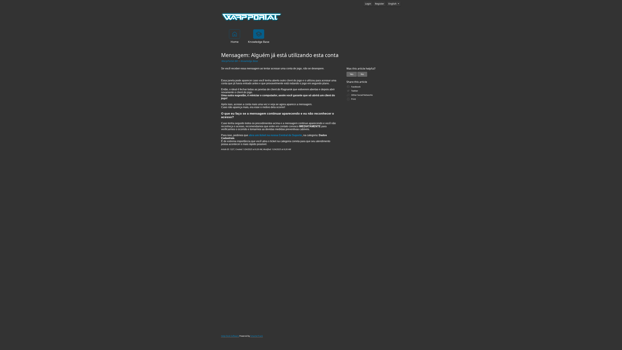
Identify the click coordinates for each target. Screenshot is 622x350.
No (362, 74)
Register (379, 3)
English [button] (392, 3)
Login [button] (368, 3)
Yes (351, 74)
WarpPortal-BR (229, 61)
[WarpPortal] (251, 16)
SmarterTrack (256, 336)
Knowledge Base (249, 61)
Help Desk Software (230, 336)
